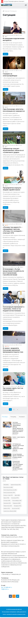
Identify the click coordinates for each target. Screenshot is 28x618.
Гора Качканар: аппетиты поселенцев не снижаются (14, 110)
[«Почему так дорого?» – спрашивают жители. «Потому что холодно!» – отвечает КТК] (14, 216)
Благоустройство (9, 492)
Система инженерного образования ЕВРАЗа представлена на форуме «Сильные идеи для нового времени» (18, 428)
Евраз (6, 497)
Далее (5, 54)
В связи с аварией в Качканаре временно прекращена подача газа (13, 350)
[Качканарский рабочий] (6, 5)
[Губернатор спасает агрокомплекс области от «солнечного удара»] (14, 137)
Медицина (16, 503)
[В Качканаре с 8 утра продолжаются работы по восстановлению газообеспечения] (14, 259)
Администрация (16, 484)
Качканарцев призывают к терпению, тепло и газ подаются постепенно (13, 309)
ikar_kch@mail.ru (6, 587)
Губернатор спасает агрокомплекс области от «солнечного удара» (13, 150)
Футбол (7, 508)
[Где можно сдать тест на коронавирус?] (14, 378)
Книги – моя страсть (19, 437)
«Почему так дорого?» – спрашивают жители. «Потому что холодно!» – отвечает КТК (13, 230)
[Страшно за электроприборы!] (14, 63)
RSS (6, 484)
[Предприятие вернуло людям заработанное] (14, 177)
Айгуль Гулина (7, 267)
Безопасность (8, 487)
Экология (15, 508)
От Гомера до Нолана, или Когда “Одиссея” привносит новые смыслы (18, 447)
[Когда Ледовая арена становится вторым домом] (7, 456)
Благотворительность (10, 490)
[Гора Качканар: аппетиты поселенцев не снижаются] (14, 98)
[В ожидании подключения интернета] (14, 27)
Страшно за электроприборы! (10, 75)
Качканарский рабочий (9, 35)
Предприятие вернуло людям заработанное (12, 189)
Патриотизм (8, 505)
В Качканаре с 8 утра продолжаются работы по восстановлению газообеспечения (13, 272)
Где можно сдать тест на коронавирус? (13, 389)
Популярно (14, 416)
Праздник (17, 505)
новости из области (10, 511)
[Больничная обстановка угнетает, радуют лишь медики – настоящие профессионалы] (7, 463)
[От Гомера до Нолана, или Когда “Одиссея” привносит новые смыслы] (7, 446)
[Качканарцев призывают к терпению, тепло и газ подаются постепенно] (14, 297)
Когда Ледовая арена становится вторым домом (18, 456)
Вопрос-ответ (8, 495)
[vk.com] (10, 596)
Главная (6, 11)
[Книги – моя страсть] (7, 439)
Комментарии (23, 416)
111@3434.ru (5, 589)
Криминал (7, 503)
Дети (17, 495)
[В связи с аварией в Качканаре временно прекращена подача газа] (14, 337)
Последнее (5, 416)
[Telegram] (17, 596)
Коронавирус (16, 500)
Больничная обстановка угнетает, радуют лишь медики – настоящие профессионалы (18, 465)
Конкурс (7, 500)
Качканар (15, 497)
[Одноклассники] (14, 596)
